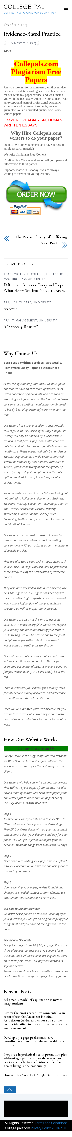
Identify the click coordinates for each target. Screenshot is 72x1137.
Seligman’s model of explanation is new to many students (33, 1002)
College (37, 274)
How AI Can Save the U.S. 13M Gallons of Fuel (36, 1075)
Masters (19, 43)
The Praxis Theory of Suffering (41, 237)
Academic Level (16, 274)
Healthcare (21, 302)
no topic (10, 308)
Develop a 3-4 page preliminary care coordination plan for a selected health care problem (34, 1041)
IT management (24, 320)
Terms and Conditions (50, 1123)
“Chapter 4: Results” (21, 327)
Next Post (49, 243)
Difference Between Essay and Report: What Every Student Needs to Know (36, 287)
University (37, 278)
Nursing (31, 43)
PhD (23, 278)
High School (56, 274)
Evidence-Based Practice (32, 34)
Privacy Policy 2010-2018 (48, 1128)
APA (10, 43)
